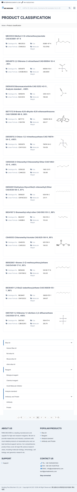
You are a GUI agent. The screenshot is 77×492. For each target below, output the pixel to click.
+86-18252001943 (52, 463)
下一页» (57, 417)
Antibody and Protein (12, 396)
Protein (9, 407)
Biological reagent (12, 375)
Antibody (9, 402)
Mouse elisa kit (11, 359)
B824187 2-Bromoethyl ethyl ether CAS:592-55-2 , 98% (30, 212)
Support (5, 463)
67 (41, 417)
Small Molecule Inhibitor (14, 386)
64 (30, 417)
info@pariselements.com (55, 468)
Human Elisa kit (11, 348)
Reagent (8, 370)
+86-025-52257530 (52, 466)
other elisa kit (11, 364)
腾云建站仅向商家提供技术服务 (61, 487)
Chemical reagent (12, 380)
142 (51, 417)
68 (45, 417)
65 (34, 417)
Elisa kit (7, 343)
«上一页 (19, 417)
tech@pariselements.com (48, 471)
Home (3, 25)
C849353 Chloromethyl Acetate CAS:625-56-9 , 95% (29, 237)
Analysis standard (11, 391)
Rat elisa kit (10, 353)
